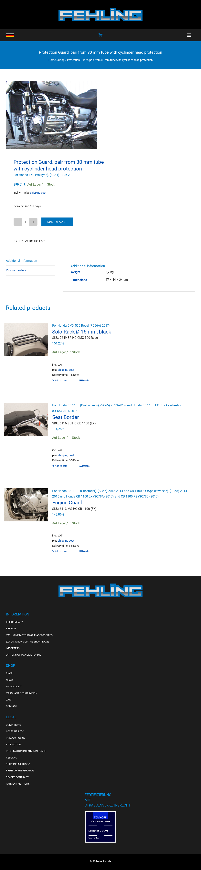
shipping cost (38, 192)
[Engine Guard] (26, 508)
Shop (61, 60)
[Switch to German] (10, 35)
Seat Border (65, 417)
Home (52, 60)
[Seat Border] (26, 423)
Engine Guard (67, 503)
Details (86, 380)
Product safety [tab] (16, 270)
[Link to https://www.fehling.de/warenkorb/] (100, 35)
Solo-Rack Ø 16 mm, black (81, 332)
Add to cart (57, 221)
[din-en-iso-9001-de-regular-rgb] (100, 813)
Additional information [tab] (21, 261)
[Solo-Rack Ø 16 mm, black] (26, 343)
